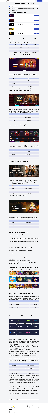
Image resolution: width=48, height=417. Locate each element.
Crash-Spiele (27, 269)
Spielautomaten (35, 269)
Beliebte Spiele (11, 269)
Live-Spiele (19, 269)
